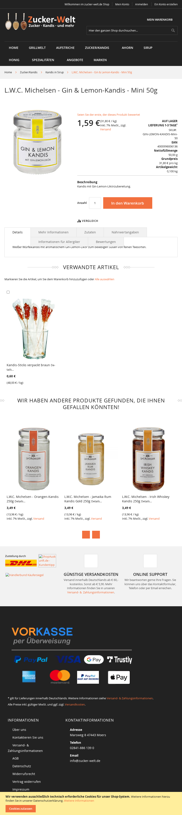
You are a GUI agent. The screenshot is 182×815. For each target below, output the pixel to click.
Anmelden (141, 4)
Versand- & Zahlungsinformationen (90, 592)
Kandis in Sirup (55, 72)
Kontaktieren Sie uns (27, 737)
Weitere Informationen (79, 801)
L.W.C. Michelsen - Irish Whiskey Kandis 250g (145, 499)
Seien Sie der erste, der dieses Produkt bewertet (108, 115)
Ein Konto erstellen (166, 4)
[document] (92, 803)
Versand (105, 129)
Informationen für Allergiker (59, 242)
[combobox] (132, 30)
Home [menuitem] (13, 48)
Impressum (20, 789)
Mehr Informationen (53, 232)
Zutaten (90, 232)
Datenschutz (21, 766)
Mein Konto (122, 4)
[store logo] (41, 22)
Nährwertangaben (125, 232)
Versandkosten (75, 704)
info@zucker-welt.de (85, 761)
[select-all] (104, 279)
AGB (15, 758)
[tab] (17, 232)
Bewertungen (106, 242)
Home (8, 72)
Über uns (19, 730)
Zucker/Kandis (29, 72)
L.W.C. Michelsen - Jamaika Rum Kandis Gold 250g (87, 499)
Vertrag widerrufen (26, 781)
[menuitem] (37, 48)
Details (17, 232)
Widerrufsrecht (23, 774)
